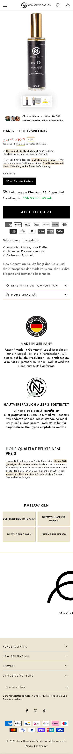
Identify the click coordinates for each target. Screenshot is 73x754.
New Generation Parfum (30, 741)
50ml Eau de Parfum (19, 182)
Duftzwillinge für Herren (53, 518)
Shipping (20, 143)
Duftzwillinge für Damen (19, 519)
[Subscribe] (68, 687)
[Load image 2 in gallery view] (36, 101)
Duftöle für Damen (19, 534)
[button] (58, 5)
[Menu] (5, 5)
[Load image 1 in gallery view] (27, 101)
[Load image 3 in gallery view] (46, 101)
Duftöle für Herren (53, 534)
